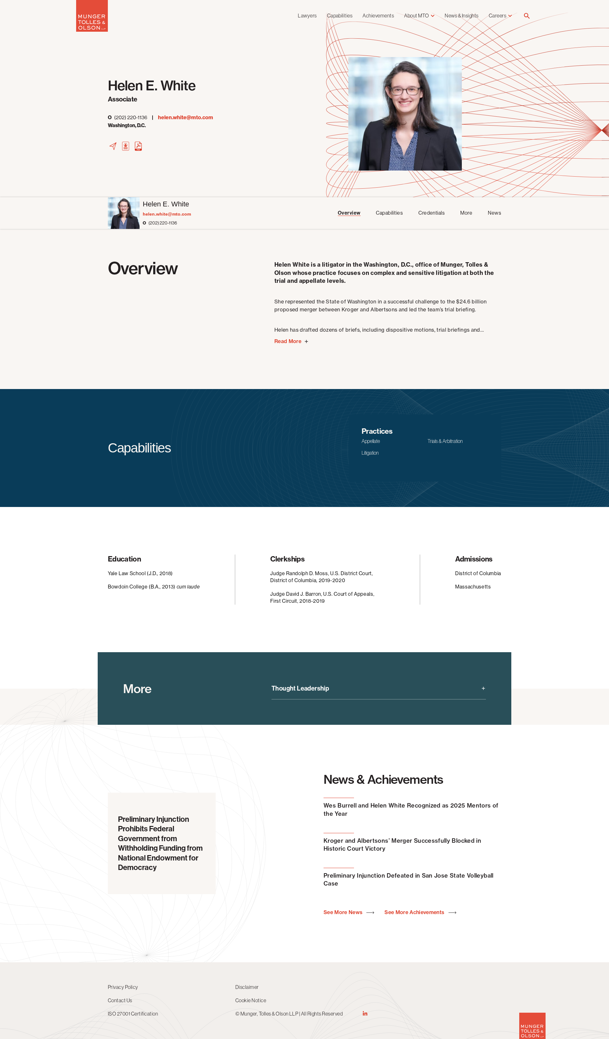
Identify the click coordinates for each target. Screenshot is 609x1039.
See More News (344, 912)
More (466, 213)
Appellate (371, 441)
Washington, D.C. (127, 125)
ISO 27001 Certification (133, 1013)
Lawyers (307, 15)
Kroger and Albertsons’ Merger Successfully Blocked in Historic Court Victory (402, 844)
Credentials (431, 213)
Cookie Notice (250, 1000)
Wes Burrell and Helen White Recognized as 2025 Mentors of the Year (411, 809)
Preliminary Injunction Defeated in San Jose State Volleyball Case (409, 879)
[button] (527, 16)
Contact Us (120, 1000)
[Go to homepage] (92, 30)
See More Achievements (415, 912)
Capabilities (340, 15)
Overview (349, 213)
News (494, 213)
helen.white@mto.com (185, 117)
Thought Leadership (300, 688)
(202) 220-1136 (127, 117)
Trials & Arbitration (445, 441)
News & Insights (461, 15)
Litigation (370, 453)
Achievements (378, 15)
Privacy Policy (123, 987)
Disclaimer (247, 987)
